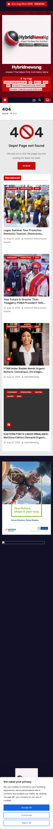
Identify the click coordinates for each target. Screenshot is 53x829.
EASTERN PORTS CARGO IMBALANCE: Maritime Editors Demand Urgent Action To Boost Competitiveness (26, 437)
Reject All (26, 822)
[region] (26, 803)
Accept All (27, 807)
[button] (40, 100)
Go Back (26, 166)
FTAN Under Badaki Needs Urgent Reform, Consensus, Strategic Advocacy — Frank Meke (24, 372)
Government (12, 188)
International (26, 188)
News (37, 188)
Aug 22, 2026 (14, 442)
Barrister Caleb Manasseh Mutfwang (26, 89)
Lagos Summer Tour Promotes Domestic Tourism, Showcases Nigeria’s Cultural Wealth (23, 234)
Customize (26, 815)
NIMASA (37, 82)
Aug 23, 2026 (14, 238)
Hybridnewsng (26, 67)
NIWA (45, 82)
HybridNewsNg (31, 376)
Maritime (38, 392)
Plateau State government (15, 82)
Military (10, 396)
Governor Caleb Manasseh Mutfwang (28, 85)
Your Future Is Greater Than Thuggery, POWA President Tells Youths (23, 303)
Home (5, 113)
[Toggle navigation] (34, 100)
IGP (30, 82)
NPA (8, 85)
